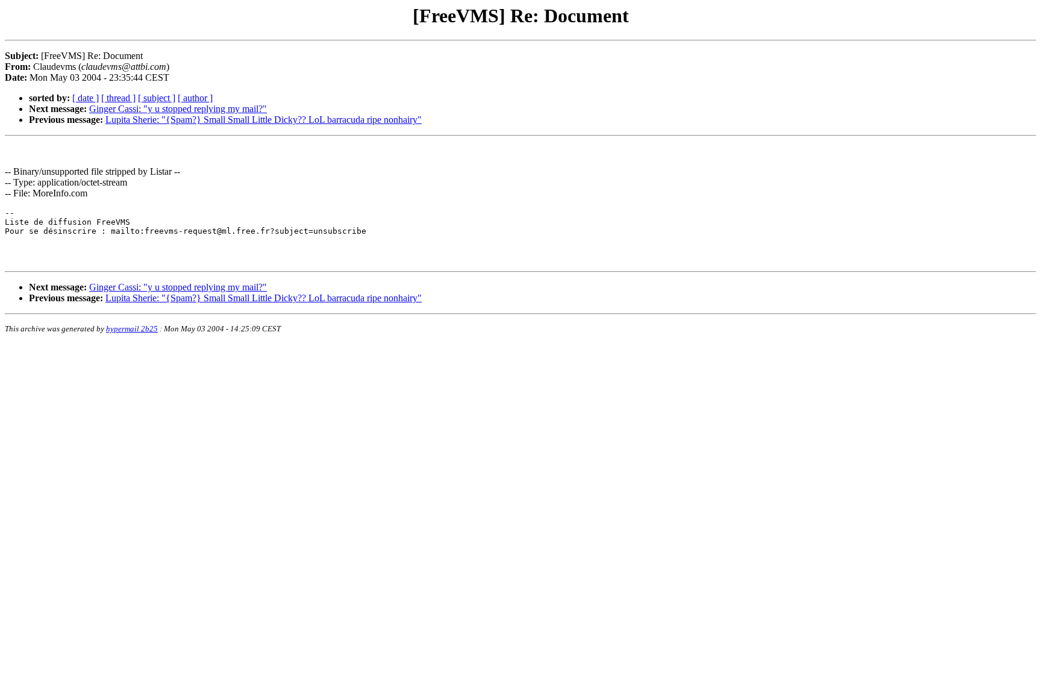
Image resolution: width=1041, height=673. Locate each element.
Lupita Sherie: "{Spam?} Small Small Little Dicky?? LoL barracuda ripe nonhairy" (263, 119)
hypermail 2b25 (132, 328)
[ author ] (195, 98)
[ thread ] (118, 98)
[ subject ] (156, 98)
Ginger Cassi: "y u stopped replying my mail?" (178, 109)
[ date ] (85, 98)
